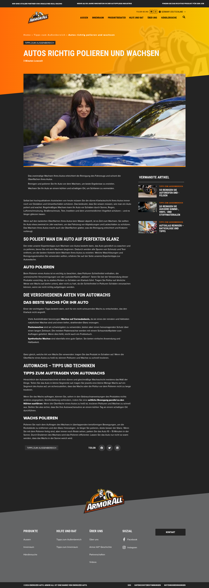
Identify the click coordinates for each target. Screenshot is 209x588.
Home (27, 35)
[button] (184, 17)
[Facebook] (151, 11)
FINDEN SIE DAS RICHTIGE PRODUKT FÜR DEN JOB (183, 3)
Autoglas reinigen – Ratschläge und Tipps (171, 228)
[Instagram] (155, 11)
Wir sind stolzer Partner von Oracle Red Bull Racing (37, 3)
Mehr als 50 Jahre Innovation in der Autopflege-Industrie (104, 3)
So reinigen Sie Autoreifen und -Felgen (169, 192)
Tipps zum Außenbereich (50, 35)
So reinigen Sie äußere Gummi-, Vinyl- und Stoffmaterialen (169, 210)
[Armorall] (38, 17)
